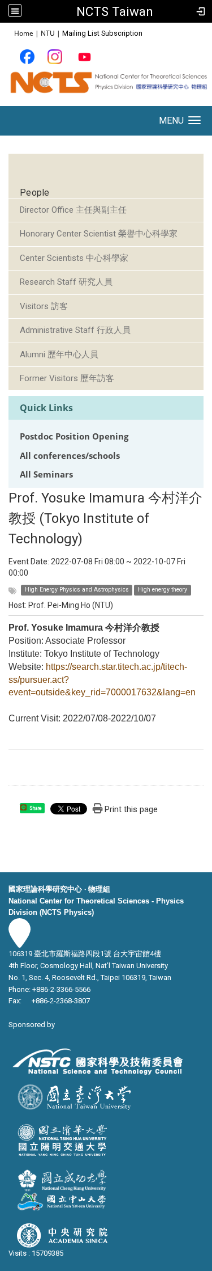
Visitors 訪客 (44, 306)
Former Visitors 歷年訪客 (67, 378)
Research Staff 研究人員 (66, 282)
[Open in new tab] (27, 56)
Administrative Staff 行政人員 (75, 330)
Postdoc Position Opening (74, 436)
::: (8, 32)
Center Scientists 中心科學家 (74, 258)
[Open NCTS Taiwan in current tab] (106, 86)
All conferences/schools (70, 455)
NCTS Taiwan (114, 11)
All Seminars (46, 474)
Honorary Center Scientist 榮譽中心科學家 (99, 234)
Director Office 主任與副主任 (73, 210)
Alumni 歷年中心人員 (59, 354)
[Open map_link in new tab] (19, 942)
